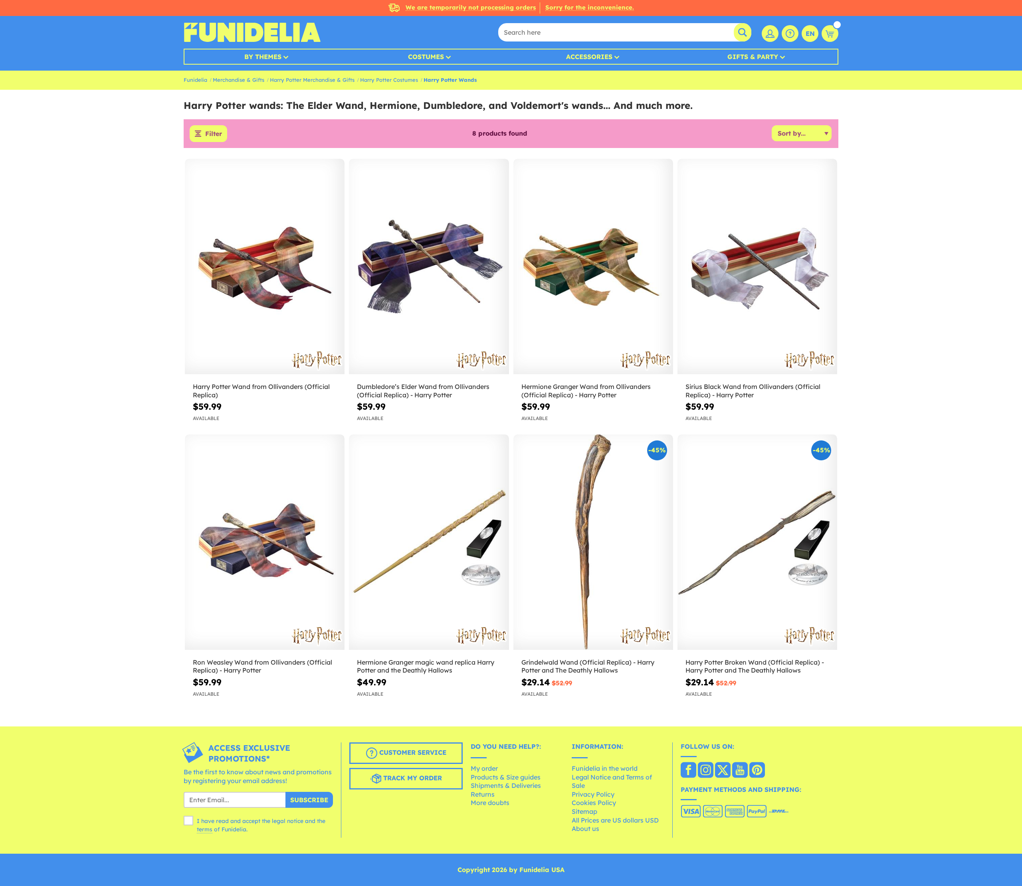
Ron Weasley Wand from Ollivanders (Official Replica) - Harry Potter (262, 666)
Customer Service (411, 753)
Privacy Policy (593, 794)
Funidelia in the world (605, 768)
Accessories (589, 56)
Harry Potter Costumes (389, 80)
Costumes (426, 56)
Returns (483, 794)
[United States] (688, 770)
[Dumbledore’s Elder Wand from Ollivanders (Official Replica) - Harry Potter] (429, 267)
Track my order (411, 778)
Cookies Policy (594, 803)
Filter (213, 134)
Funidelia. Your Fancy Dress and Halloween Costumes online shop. (252, 32)
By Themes (262, 56)
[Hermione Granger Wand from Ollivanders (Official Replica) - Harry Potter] (593, 267)
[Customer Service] (790, 33)
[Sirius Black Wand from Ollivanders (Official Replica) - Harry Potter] (757, 267)
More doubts (490, 803)
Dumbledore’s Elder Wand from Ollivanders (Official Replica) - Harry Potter (423, 391)
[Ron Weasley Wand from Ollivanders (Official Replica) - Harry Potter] (265, 542)
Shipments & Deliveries (506, 785)
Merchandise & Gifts (238, 80)
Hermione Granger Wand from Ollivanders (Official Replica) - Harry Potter (586, 391)
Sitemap (584, 811)
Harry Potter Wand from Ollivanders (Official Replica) (261, 391)
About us (585, 829)
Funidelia (195, 80)
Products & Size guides (506, 777)
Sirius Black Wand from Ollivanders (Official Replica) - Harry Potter (752, 391)
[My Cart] (830, 33)
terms (204, 829)
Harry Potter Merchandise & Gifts (312, 80)
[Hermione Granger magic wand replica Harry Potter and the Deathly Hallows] (429, 542)
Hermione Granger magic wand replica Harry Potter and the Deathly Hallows (425, 666)
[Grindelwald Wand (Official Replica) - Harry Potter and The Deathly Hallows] (593, 542)
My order (484, 768)
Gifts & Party (752, 56)
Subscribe (309, 800)
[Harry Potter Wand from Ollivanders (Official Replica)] (265, 267)
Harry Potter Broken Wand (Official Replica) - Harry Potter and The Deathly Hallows (754, 666)
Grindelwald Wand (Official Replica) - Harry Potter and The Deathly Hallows (587, 666)
